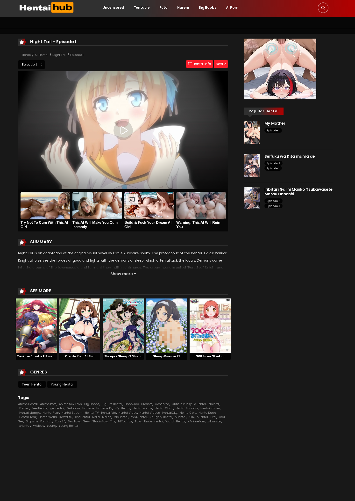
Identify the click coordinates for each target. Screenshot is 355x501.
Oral (213, 417)
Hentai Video (128, 413)
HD (117, 408)
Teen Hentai (32, 384)
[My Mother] (252, 132)
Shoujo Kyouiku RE (166, 356)
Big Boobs (207, 7)
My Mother (274, 123)
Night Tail (59, 55)
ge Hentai (57, 408)
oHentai (202, 417)
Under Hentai (153, 421)
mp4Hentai (139, 417)
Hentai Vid (108, 413)
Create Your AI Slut (80, 356)
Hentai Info (201, 63)
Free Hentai (40, 408)
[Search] (323, 7)
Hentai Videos (150, 413)
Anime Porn (48, 404)
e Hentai (200, 404)
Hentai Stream (72, 413)
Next (220, 63)
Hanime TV (104, 408)
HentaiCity (170, 413)
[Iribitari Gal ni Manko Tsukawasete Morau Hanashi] (252, 197)
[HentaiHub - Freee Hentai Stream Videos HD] (46, 7)
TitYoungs (125, 421)
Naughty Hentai (160, 417)
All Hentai (41, 55)
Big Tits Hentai (112, 404)
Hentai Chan (164, 408)
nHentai (180, 417)
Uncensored (113, 7)
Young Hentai (62, 384)
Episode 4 (273, 201)
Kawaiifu (65, 417)
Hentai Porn (51, 413)
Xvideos (38, 426)
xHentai (24, 426)
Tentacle (142, 7)
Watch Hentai (175, 421)
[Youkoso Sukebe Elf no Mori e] (36, 325)
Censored (162, 404)
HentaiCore (188, 413)
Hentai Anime (142, 408)
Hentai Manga (29, 413)
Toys (138, 421)
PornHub (46, 421)
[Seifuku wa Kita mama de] (252, 165)
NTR (191, 417)
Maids (106, 417)
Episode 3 (273, 206)
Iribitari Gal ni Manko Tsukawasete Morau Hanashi (298, 192)
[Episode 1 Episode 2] (31, 64)
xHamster (214, 421)
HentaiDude (207, 413)
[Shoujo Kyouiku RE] (166, 325)
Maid (96, 417)
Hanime (88, 408)
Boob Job (132, 404)
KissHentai (82, 417)
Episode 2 (273, 163)
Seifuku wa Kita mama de (289, 156)
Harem (183, 7)
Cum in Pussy (182, 404)
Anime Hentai (28, 404)
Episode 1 (77, 55)
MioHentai (121, 417)
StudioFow (100, 421)
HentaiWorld (48, 417)
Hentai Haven (210, 408)
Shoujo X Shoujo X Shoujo (123, 356)
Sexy (86, 421)
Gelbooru (73, 408)
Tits (112, 421)
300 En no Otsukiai (210, 356)
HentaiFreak (27, 417)
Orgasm (32, 421)
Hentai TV (92, 413)
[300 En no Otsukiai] (210, 325)
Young (51, 426)
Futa (163, 7)
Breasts (146, 404)
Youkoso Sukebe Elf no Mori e (39, 356)
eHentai (214, 404)
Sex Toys (74, 421)
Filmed (24, 408)
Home (26, 55)
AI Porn (232, 7)
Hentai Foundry (187, 408)
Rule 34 (60, 421)
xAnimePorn (196, 421)
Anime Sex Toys (70, 404)
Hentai (125, 408)
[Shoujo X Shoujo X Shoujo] (123, 325)
